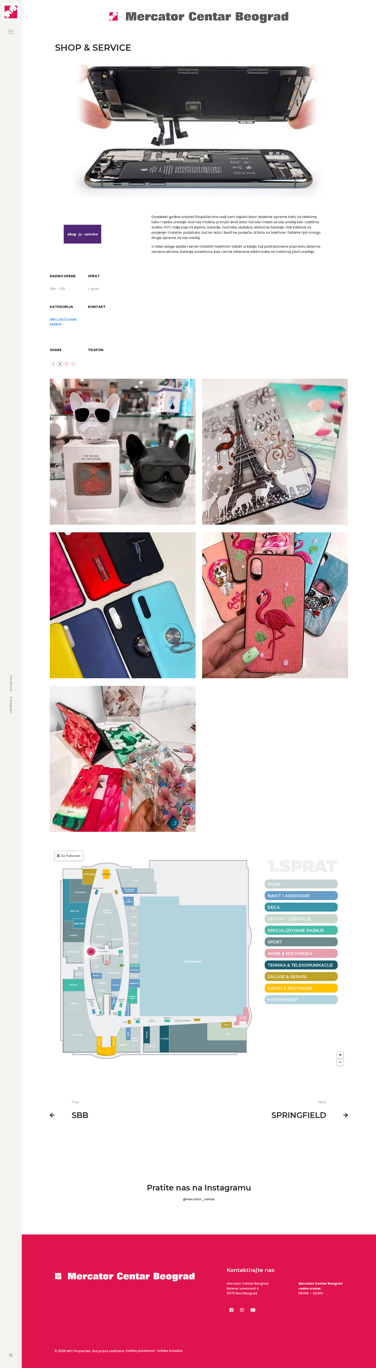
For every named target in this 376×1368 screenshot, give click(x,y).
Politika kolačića (169, 1351)
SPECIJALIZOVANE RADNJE (63, 321)
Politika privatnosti (140, 1351)
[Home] (198, 17)
